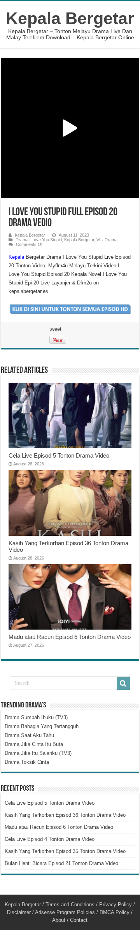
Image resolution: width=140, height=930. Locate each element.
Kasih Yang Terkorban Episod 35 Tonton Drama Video (65, 851)
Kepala (16, 257)
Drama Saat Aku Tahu (29, 735)
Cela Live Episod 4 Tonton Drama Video (49, 839)
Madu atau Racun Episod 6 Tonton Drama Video (70, 636)
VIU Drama (106, 239)
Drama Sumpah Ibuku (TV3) (36, 717)
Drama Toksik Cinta (27, 762)
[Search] (123, 683)
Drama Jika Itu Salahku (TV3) (38, 753)
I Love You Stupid (83, 257)
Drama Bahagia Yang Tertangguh (42, 726)
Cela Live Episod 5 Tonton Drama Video (59, 455)
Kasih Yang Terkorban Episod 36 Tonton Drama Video (65, 815)
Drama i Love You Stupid (39, 239)
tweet (55, 329)
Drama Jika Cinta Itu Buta (34, 744)
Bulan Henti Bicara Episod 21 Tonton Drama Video (61, 863)
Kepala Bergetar (70, 18)
